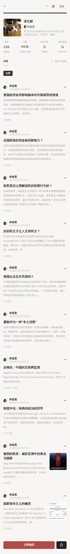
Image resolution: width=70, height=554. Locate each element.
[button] (47, 6)
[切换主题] (53, 6)
